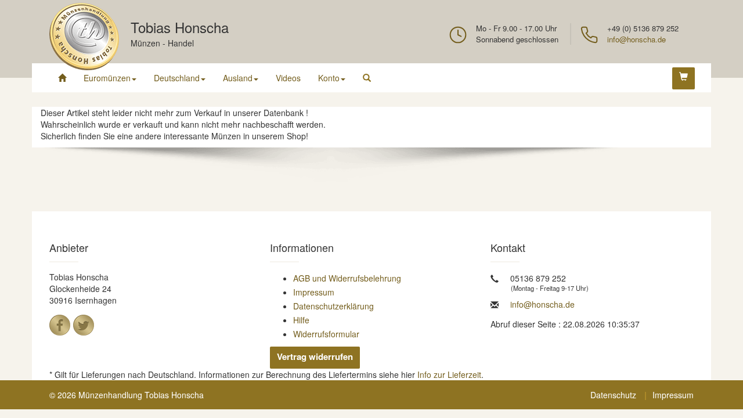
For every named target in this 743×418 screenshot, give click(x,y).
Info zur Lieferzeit (449, 374)
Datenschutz (613, 395)
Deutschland (177, 78)
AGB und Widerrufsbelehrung (347, 278)
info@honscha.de (636, 39)
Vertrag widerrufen (315, 356)
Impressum (313, 292)
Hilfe (301, 320)
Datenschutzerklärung (333, 306)
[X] (83, 325)
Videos (288, 78)
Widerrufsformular (326, 334)
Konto (329, 78)
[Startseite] (62, 77)
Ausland (238, 78)
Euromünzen (107, 78)
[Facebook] (59, 325)
